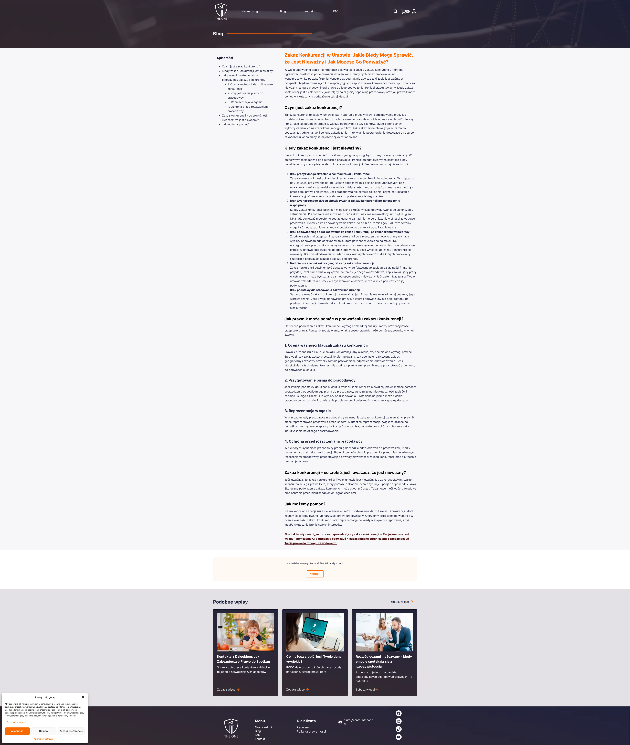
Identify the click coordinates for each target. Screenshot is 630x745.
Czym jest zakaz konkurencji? (241, 66)
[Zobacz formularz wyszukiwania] (395, 11)
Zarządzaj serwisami (16, 722)
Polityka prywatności (43, 739)
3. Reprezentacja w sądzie (245, 102)
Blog (283, 11)
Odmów (43, 731)
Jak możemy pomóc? (236, 124)
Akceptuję (17, 731)
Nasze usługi (263, 727)
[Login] (414, 11)
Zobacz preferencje (71, 731)
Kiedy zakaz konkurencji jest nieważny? (248, 71)
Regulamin (304, 727)
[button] (83, 697)
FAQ (335, 11)
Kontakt (309, 11)
